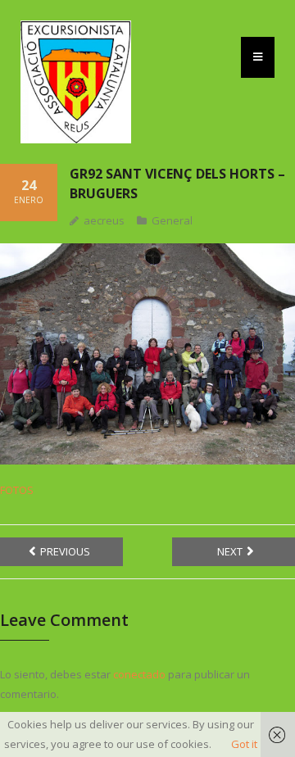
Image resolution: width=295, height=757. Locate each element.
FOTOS (17, 490)
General (172, 220)
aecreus (104, 220)
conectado (139, 674)
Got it (244, 744)
